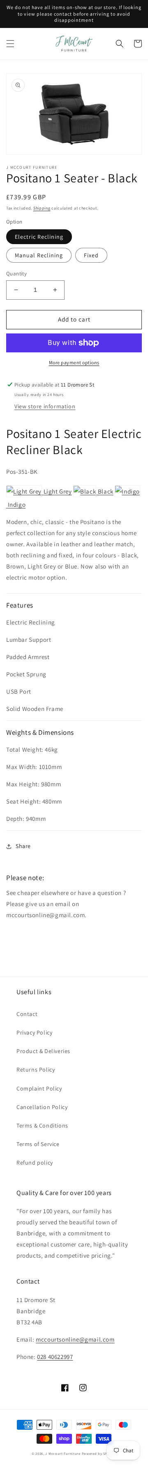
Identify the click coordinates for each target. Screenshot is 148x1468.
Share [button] (23, 846)
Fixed (91, 255)
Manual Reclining (39, 255)
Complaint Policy (39, 1088)
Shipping (42, 208)
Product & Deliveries (43, 1051)
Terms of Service (38, 1144)
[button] (10, 44)
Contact (26, 1014)
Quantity (16, 273)
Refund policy (34, 1162)
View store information (44, 406)
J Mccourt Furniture (62, 1453)
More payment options (74, 362)
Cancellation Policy (41, 1107)
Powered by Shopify (99, 1453)
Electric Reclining (39, 236)
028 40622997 (55, 1357)
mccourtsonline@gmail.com (75, 1339)
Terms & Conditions (42, 1125)
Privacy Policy (34, 1032)
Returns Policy (35, 1069)
